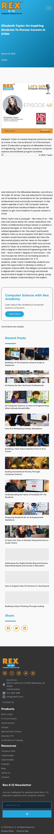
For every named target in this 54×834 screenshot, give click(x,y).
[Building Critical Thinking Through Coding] (27, 597)
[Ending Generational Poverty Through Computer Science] (27, 463)
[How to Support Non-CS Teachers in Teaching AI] (27, 577)
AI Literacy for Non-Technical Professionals (24, 385)
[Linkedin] (24, 628)
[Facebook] (8, 628)
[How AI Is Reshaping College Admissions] (27, 420)
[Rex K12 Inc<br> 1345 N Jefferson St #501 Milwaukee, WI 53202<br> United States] (27, 685)
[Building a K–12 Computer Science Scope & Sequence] (27, 354)
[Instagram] (12, 673)
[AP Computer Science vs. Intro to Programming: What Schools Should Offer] (27, 397)
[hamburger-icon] (48, 8)
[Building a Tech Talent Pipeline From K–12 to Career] (27, 440)
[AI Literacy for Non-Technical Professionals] (27, 376)
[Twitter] (16, 628)
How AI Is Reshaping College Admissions (23, 428)
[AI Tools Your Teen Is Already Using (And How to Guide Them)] (27, 531)
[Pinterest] (33, 673)
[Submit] (27, 814)
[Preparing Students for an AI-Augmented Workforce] (27, 508)
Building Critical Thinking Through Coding (24, 606)
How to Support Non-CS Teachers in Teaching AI (27, 586)
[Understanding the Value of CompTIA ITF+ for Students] (27, 486)
